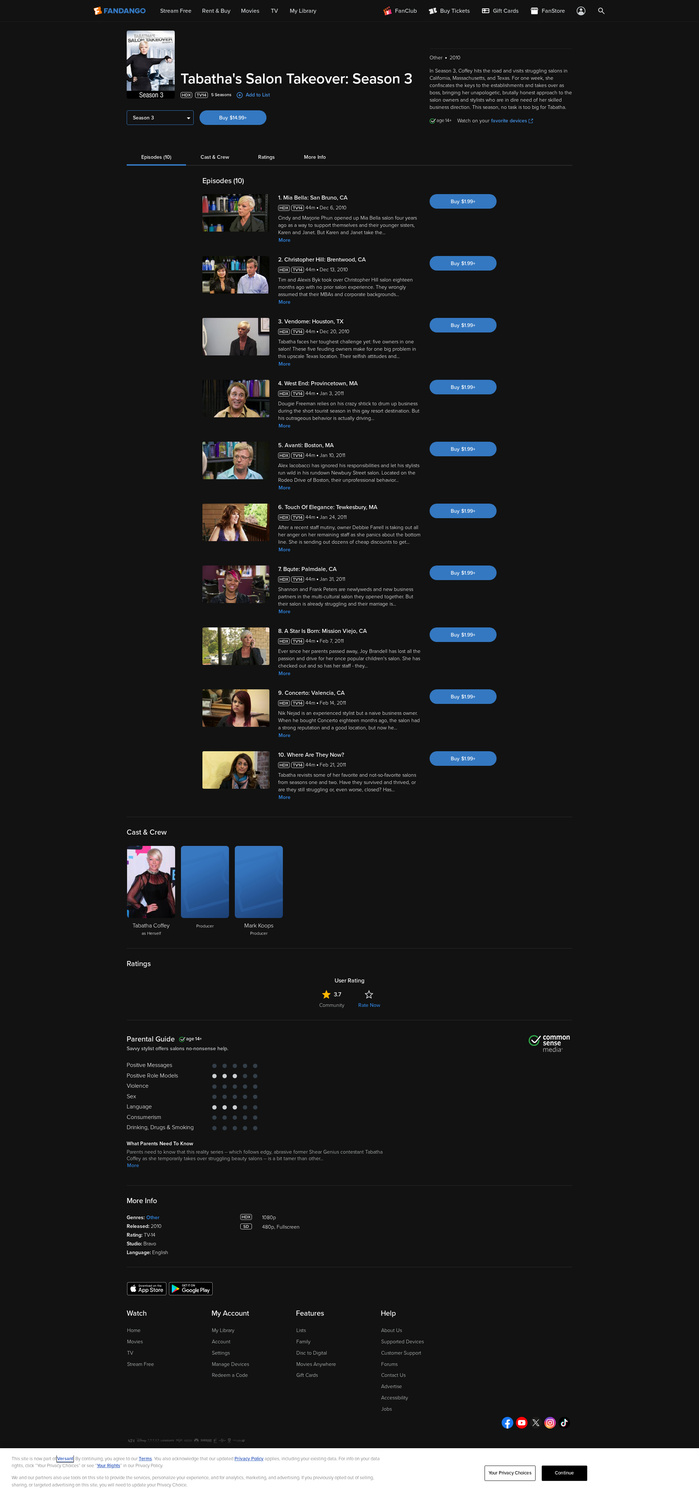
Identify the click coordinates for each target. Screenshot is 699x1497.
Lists (301, 1330)
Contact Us (393, 1375)
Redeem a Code (230, 1375)
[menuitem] (500, 11)
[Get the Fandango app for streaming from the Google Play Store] (191, 1288)
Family (303, 1342)
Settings (221, 1353)
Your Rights (108, 1466)
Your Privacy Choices (510, 1473)
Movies (135, 1342)
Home (134, 1330)
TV (130, 1353)
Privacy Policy (249, 1459)
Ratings (266, 157)
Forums (389, 1364)
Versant (65, 1459)
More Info (315, 157)
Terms (145, 1459)
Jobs (386, 1409)
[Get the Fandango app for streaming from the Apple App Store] (147, 1288)
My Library (223, 1330)
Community (331, 1005)
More (285, 240)
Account (221, 1342)
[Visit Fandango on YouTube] (522, 1423)
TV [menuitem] (274, 11)
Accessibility (394, 1398)
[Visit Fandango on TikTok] (564, 1423)
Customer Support (401, 1353)
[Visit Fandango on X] (536, 1423)
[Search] (601, 11)
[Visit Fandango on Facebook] (507, 1423)
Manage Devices (230, 1364)
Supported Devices (402, 1342)
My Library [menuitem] (303, 11)
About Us (391, 1330)
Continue (564, 1473)
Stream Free (140, 1364)
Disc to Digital (311, 1353)
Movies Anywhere (316, 1364)
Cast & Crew (215, 157)
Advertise (391, 1386)
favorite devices (509, 121)
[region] (349, 1472)
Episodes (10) (156, 157)
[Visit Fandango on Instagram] (550, 1423)
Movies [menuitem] (250, 11)
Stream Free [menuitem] (175, 11)
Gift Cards (307, 1375)
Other (152, 1217)
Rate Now (369, 1005)
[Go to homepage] (120, 11)
